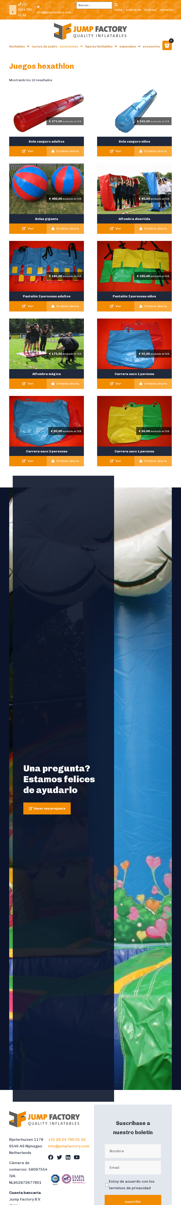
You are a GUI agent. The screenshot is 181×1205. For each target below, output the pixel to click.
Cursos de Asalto (45, 46)
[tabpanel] (90, 788)
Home (119, 9)
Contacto (167, 9)
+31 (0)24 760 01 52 (25, 10)
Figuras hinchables (99, 46)
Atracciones (69, 46)
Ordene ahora (67, 151)
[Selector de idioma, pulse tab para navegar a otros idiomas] (12, 10)
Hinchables (17, 46)
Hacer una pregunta (49, 808)
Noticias (150, 9)
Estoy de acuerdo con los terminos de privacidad (132, 1184)
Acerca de (133, 9)
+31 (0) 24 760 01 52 (67, 1139)
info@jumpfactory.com (54, 12)
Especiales (127, 46)
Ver (30, 151)
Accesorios (151, 46)
